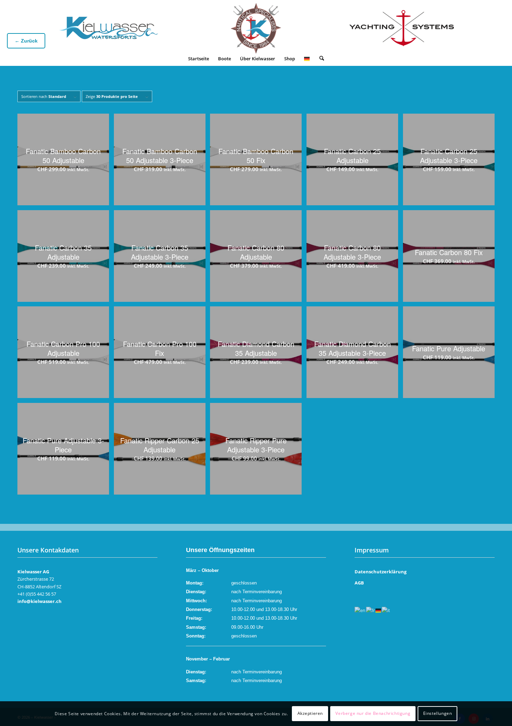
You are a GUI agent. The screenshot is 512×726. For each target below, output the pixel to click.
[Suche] (321, 58)
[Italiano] (386, 610)
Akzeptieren (310, 714)
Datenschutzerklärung (380, 571)
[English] (360, 610)
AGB (359, 583)
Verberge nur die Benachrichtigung (372, 714)
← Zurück (26, 41)
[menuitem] (199, 58)
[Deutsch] (307, 58)
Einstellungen (437, 714)
